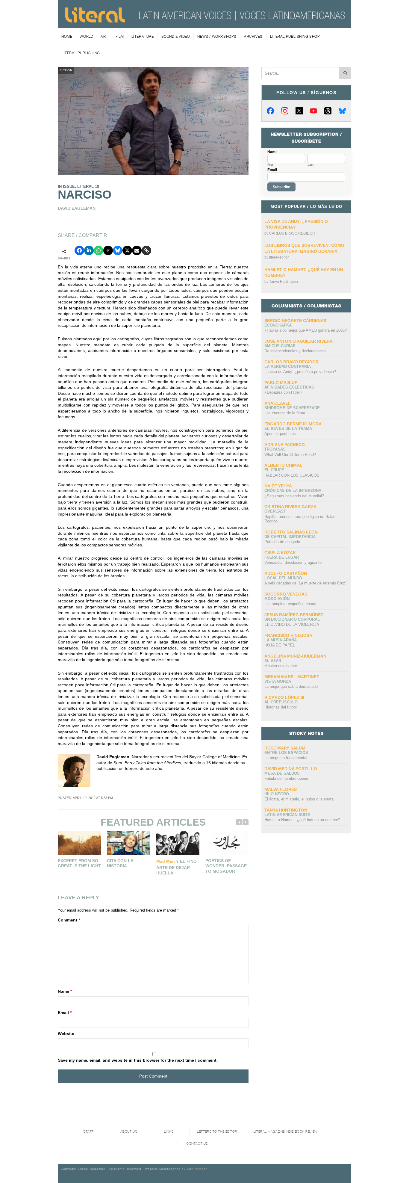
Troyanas (275, 449)
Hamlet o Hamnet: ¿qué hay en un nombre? (302, 820)
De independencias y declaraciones (295, 351)
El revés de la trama (288, 428)
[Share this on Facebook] (79, 250)
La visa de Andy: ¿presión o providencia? (300, 371)
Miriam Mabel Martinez (291, 676)
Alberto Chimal (283, 465)
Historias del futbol (280, 707)
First (270, 164)
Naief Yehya (278, 486)
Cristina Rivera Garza (290, 506)
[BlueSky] (342, 110)
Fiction (66, 70)
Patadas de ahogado (282, 542)
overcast (275, 511)
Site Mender (197, 1168)
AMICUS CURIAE (280, 346)
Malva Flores (280, 789)
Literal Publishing (81, 53)
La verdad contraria (287, 366)
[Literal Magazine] (95, 20)
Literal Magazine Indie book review (286, 1132)
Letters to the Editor (217, 1132)
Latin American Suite (287, 814)
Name (65, 991)
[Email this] (137, 250)
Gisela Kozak (280, 552)
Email (65, 1012)
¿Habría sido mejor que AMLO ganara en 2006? (305, 330)
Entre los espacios (286, 752)
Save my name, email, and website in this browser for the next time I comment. (138, 1060)
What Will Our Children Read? (290, 454)
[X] (299, 110)
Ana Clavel (277, 403)
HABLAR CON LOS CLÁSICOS (291, 475)
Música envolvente (280, 666)
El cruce (274, 470)
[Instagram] (284, 110)
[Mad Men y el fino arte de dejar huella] (177, 843)
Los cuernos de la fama (284, 413)
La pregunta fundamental (285, 758)
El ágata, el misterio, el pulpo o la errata (299, 799)
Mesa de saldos (282, 773)
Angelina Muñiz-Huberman (295, 656)
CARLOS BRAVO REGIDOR (292, 233)
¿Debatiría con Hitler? (283, 392)
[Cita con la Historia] (128, 843)
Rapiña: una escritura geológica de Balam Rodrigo (300, 519)
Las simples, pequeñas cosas (290, 604)
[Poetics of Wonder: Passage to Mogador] (227, 843)
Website (66, 1033)
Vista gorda (277, 681)
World (86, 36)
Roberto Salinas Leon (291, 532)
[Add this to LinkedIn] (89, 250)
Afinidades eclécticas (289, 387)
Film (120, 36)
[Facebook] (270, 110)
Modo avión (277, 598)
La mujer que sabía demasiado (291, 686)
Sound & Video (175, 36)
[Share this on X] (127, 250)
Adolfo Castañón (285, 573)
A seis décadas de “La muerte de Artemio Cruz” (305, 583)
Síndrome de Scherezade (292, 408)
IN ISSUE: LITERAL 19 (78, 186)
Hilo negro (276, 794)
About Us (128, 1132)
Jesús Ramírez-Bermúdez (293, 614)
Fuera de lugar (281, 557)
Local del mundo (283, 578)
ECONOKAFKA (278, 325)
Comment (69, 920)
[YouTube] (313, 110)
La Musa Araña (280, 640)
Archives (253, 36)
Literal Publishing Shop (295, 36)
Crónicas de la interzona (292, 490)
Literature (142, 36)
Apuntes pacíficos (280, 433)
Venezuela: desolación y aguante (293, 562)
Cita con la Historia (120, 863)
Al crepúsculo (281, 702)
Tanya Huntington (283, 281)
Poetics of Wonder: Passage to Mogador (226, 866)
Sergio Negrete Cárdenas (295, 320)
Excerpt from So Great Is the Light (79, 863)
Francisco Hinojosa (288, 635)
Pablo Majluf (280, 382)
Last (310, 164)
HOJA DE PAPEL (279, 645)
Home (66, 36)
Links (169, 1132)
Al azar (272, 660)
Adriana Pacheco (284, 444)
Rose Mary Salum (284, 748)
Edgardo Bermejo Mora (293, 423)
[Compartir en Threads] (108, 250)
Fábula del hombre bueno (286, 778)
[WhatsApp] (98, 250)
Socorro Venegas (285, 594)
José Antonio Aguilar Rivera (298, 341)
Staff (88, 1132)
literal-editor (279, 257)
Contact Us (197, 1144)
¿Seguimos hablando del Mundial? (294, 496)
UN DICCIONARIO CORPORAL (292, 619)
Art (104, 36)
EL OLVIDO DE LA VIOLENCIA (291, 624)
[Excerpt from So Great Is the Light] (79, 843)
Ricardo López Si (284, 697)
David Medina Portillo (290, 768)
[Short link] (146, 250)
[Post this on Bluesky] (117, 250)
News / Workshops (217, 36)
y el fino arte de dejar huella (176, 867)
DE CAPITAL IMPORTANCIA (290, 536)
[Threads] (327, 110)
